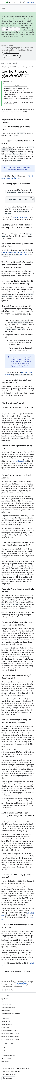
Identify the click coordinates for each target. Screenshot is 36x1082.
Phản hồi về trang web (9, 1074)
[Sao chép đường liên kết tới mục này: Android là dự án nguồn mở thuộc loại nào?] (7, 448)
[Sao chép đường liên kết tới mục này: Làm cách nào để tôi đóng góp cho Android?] (11, 877)
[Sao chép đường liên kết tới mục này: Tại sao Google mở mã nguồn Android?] (3, 410)
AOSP (3, 63)
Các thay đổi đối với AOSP (13, 37)
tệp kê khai (23, 255)
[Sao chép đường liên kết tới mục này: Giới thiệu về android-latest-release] (11, 123)
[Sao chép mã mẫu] (33, 198)
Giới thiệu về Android (7, 1068)
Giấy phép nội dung (22, 983)
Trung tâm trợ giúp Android (9, 1047)
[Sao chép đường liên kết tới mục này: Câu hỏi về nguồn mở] (25, 403)
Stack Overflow (6, 1058)
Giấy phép (7, 470)
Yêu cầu (3, 1002)
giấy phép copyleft (19, 461)
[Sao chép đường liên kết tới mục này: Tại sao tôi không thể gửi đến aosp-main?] (8, 129)
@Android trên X (6, 1021)
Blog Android (5, 1027)
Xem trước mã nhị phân (8, 1008)
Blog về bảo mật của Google (9, 1030)
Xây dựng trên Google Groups (10, 1036)
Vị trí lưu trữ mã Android (8, 999)
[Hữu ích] (29, 66)
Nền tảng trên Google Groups (10, 1033)
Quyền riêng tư (15, 1071)
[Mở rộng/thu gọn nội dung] (13, 82)
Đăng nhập (30, 2)
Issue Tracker (5, 1061)
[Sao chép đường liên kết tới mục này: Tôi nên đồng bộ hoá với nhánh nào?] (3, 186)
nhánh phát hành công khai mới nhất (13, 252)
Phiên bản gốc (5, 1010)
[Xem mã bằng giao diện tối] (31, 198)
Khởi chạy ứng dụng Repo (21, 217)
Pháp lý (26, 1068)
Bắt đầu (15, 63)
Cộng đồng (19, 1068)
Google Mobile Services (8, 1056)
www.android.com (6, 1053)
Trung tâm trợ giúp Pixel (8, 1050)
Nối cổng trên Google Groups (10, 1039)
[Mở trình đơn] (3, 2)
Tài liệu (4, 8)
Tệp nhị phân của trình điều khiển (10, 1013)
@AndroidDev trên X (7, 1024)
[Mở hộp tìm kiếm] (20, 2)
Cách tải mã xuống (6, 1005)
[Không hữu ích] (32, 66)
